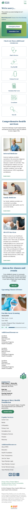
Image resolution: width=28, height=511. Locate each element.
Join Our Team (6, 458)
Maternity (4, 439)
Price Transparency (7, 455)
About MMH (5, 447)
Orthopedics (5, 425)
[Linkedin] (14, 474)
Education (4, 450)
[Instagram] (17, 474)
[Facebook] (10, 474)
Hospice (4, 437)
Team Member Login (7, 461)
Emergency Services (7, 434)
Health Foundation (7, 452)
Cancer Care (5, 419)
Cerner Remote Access (8, 467)
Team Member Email (7, 470)
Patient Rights (14, 481)
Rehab (3, 422)
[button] (3, 327)
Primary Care (5, 428)
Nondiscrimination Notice (9, 483)
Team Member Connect (8, 464)
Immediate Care (6, 431)
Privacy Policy (5, 481)
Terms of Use (12, 485)
